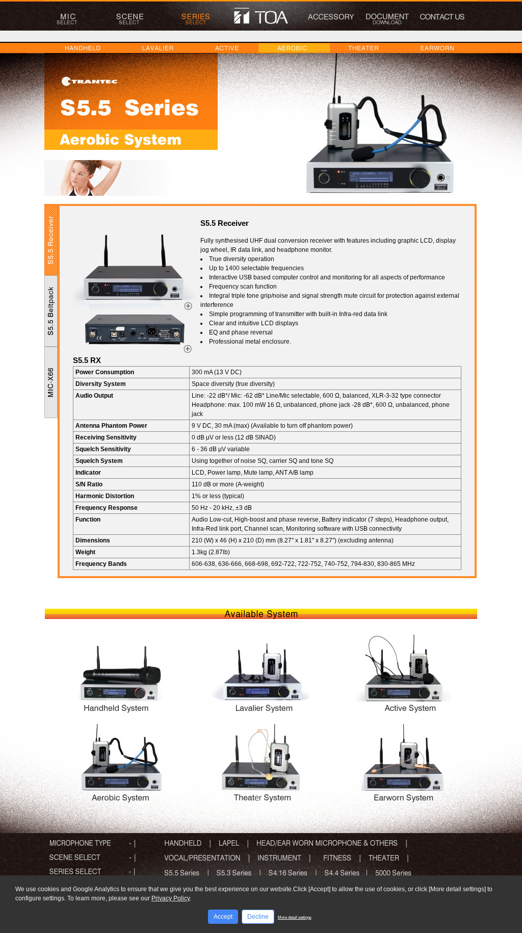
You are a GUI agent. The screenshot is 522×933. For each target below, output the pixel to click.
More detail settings (294, 917)
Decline (258, 916)
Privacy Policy (170, 898)
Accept (223, 916)
